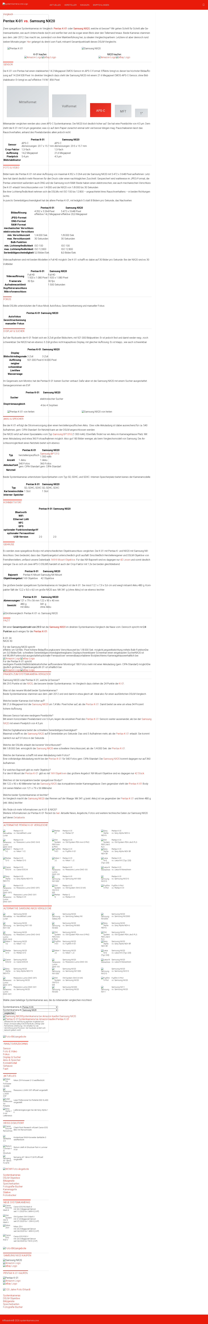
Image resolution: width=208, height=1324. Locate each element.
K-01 (121, 683)
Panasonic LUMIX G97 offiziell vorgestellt (31, 1090)
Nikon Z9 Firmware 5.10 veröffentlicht (29, 1080)
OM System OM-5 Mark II (26, 1219)
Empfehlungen (101, 5)
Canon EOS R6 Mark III (26, 1209)
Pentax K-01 (92, 704)
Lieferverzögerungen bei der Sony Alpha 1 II (31, 1111)
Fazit (5, 1068)
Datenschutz (64, 1318)
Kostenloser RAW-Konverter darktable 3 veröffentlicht (30, 1138)
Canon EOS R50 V (25, 1238)
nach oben (120, 1318)
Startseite (6, 1318)
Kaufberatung (28, 1318)
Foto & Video (10, 1051)
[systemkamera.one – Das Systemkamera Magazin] (24, 4)
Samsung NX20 (111, 758)
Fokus (6, 1054)
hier (58, 813)
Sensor (7, 1048)
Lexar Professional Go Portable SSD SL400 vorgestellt (31, 1101)
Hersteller (70, 5)
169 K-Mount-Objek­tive (63, 559)
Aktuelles (55, 5)
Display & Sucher (12, 1057)
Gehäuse (7, 1065)
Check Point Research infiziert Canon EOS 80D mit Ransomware (31, 1128)
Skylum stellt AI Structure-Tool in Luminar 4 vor (30, 1148)
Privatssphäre (108, 1318)
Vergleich (53, 1318)
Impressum (95, 1318)
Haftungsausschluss (80, 1318)
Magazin (84, 5)
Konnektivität (10, 1063)
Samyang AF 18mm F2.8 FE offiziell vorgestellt (28, 1158)
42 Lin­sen (125, 559)
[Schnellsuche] (203, 5)
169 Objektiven (58, 773)
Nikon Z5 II (26, 1228)
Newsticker (16, 1318)
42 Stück (139, 773)
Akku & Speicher (11, 1060)
